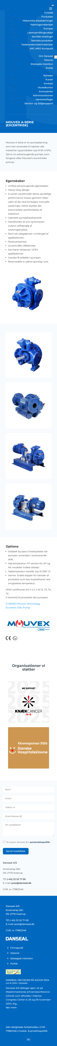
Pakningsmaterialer (41, 24)
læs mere (11, 1007)
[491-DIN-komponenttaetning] (8, 639)
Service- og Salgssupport (38, 103)
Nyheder (48, 75)
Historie (48, 60)
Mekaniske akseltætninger (38, 20)
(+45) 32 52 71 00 (16, 879)
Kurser (49, 79)
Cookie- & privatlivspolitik (32, 1030)
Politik (49, 68)
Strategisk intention (42, 64)
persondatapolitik (40, 842)
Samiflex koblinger (42, 36)
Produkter (47, 16)
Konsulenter (46, 91)
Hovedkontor (45, 87)
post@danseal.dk (21, 883)
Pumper (48, 28)
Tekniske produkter (42, 40)
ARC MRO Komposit (41, 48)
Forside (48, 12)
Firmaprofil (16, 947)
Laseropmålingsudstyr (40, 32)
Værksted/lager (44, 99)
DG (28, 1039)
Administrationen (43, 95)
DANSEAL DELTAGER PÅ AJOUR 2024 (27, 980)
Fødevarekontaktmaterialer (37, 44)
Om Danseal (46, 56)
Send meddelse (15, 851)
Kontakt (48, 83)
